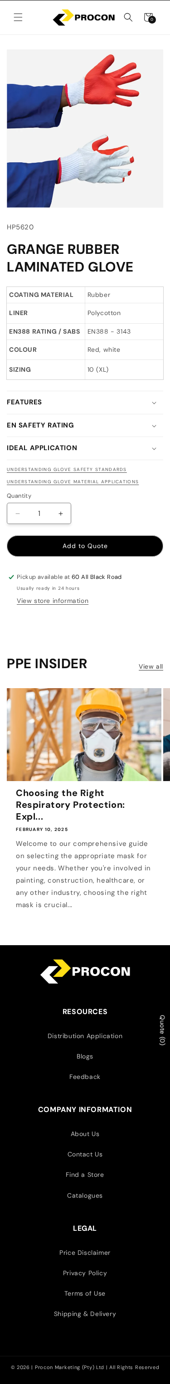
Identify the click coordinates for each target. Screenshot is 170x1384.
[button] (18, 17)
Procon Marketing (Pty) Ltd (70, 1367)
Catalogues (85, 1195)
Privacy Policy (85, 1273)
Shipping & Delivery (85, 1314)
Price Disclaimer (85, 1252)
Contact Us (85, 1154)
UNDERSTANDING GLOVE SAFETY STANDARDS (67, 469)
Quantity (19, 496)
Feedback (85, 1077)
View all (151, 666)
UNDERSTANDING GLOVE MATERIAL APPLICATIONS (73, 482)
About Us (85, 1134)
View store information (52, 601)
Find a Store (85, 1174)
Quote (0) (162, 1030)
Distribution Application (85, 1036)
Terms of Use (85, 1293)
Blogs (85, 1056)
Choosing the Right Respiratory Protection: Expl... (70, 804)
